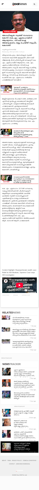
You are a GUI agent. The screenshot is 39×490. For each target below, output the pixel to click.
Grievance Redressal (23, 464)
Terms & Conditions (29, 460)
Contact (12, 464)
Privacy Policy (17, 460)
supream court (26, 295)
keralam (15, 295)
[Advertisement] (19, 243)
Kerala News (5, 295)
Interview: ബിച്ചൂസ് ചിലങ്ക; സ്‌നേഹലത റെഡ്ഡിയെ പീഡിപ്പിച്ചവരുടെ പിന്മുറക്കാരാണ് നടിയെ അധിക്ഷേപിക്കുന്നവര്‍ (22, 447)
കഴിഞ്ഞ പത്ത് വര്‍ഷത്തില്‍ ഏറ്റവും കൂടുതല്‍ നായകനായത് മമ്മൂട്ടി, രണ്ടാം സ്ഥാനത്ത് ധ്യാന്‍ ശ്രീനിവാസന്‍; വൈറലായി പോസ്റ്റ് (24, 436)
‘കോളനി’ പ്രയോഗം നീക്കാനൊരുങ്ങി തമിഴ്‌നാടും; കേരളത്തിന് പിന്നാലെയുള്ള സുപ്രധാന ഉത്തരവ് (24, 90)
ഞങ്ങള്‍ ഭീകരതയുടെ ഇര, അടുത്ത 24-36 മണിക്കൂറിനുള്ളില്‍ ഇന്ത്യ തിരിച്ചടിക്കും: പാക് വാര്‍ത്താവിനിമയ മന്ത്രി (24, 134)
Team (9, 460)
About (4, 460)
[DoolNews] (19, 4)
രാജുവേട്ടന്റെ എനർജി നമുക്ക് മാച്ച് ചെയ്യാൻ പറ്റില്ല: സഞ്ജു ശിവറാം (24, 413)
